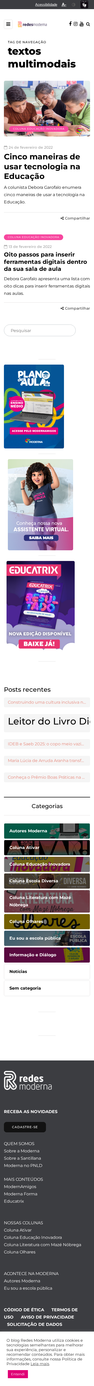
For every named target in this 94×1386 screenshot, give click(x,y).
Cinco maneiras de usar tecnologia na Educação (42, 166)
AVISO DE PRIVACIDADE (47, 1317)
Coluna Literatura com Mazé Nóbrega (42, 1244)
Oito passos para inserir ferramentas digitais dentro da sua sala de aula (45, 261)
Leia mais (40, 1364)
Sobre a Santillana (22, 1158)
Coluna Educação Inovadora (38, 128)
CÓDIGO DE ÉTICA (24, 1309)
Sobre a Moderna (21, 1150)
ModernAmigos (20, 1186)
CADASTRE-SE (25, 1127)
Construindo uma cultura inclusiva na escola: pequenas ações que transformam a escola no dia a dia (49, 702)
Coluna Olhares (20, 1252)
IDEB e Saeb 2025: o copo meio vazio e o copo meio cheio (49, 743)
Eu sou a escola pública (28, 1288)
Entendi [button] (18, 1374)
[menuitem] (46, 4)
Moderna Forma (20, 1193)
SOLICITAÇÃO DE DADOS (34, 1324)
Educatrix (14, 1201)
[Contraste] (74, 4)
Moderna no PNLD (23, 1165)
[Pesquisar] (67, 331)
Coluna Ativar (18, 1230)
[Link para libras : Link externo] (84, 4)
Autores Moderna (22, 1280)
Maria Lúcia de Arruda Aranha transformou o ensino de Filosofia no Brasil (49, 760)
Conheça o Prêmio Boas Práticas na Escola (49, 777)
